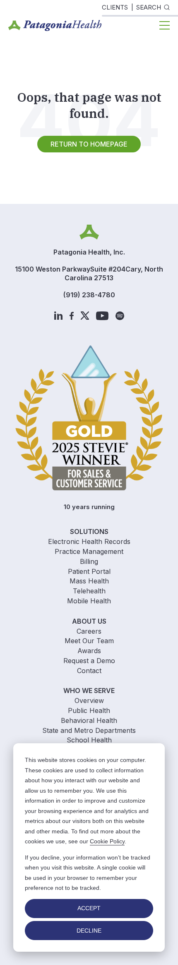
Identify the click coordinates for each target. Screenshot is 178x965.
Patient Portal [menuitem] (89, 571)
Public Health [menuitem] (89, 710)
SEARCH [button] (148, 7)
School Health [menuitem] (89, 740)
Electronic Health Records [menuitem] (89, 541)
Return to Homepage (89, 144)
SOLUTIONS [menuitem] (89, 531)
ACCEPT (89, 908)
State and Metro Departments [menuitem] (89, 730)
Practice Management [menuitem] (89, 551)
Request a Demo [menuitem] (89, 660)
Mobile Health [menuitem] (89, 601)
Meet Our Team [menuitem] (89, 641)
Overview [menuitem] (89, 700)
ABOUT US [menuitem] (89, 621)
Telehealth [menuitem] (89, 591)
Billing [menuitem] (89, 561)
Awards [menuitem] (89, 651)
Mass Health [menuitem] (89, 581)
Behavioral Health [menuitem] (89, 720)
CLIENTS (115, 7)
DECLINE (89, 930)
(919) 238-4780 (89, 295)
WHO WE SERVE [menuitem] (89, 690)
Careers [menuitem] (89, 631)
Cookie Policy (107, 841)
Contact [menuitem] (89, 670)
